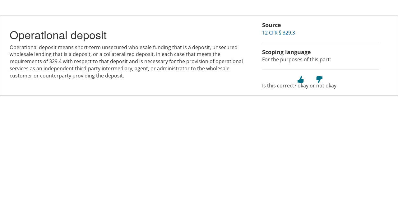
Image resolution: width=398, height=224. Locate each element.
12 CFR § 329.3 (278, 32)
